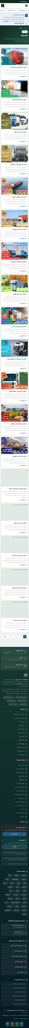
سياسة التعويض (13, 1015)
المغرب (10, 887)
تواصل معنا (16, 1018)
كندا (6, 902)
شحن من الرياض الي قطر (19, 988)
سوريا (11, 883)
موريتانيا (15, 894)
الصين (24, 914)
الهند (16, 906)
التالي (5, 636)
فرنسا (17, 898)
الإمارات (23, 875)
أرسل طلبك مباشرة (19, 23)
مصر (7, 879)
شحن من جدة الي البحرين (19, 1004)
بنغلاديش (7, 910)
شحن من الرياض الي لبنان (19, 1000)
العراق (24, 887)
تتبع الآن (14, 846)
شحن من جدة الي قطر (20, 992)
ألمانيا (24, 898)
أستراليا (23, 906)
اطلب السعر (15, 834)
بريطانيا (7, 894)
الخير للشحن (25, 28)
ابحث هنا (6, 21)
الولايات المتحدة (14, 902)
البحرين (23, 879)
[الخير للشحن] (26, 5)
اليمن (17, 887)
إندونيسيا (16, 910)
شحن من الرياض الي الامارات (19, 984)
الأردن (4, 883)
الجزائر (17, 890)
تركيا (24, 883)
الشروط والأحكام (5, 1015)
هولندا (24, 902)
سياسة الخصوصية (24, 1018)
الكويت (16, 875)
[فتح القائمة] (2, 5)
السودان (23, 894)
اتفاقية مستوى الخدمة (23, 1015)
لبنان (18, 883)
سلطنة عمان (15, 879)
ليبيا (10, 890)
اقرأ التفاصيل (23, 76)
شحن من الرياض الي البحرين (19, 996)
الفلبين (23, 910)
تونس (24, 890)
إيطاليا (9, 898)
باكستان (9, 906)
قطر (9, 875)
